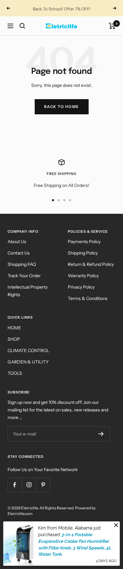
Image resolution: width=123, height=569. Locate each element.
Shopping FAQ (22, 264)
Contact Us (19, 253)
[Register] (101, 434)
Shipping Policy (83, 253)
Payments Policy (84, 241)
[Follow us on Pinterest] (43, 485)
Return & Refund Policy (91, 264)
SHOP (14, 339)
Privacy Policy (81, 287)
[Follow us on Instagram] (29, 485)
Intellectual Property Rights (28, 290)
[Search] (22, 26)
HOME (14, 328)
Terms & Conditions (88, 298)
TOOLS (15, 373)
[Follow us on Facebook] (15, 485)
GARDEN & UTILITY (28, 362)
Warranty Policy (83, 276)
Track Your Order (24, 276)
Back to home (61, 106)
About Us (17, 241)
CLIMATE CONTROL (28, 350)
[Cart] (112, 26)
